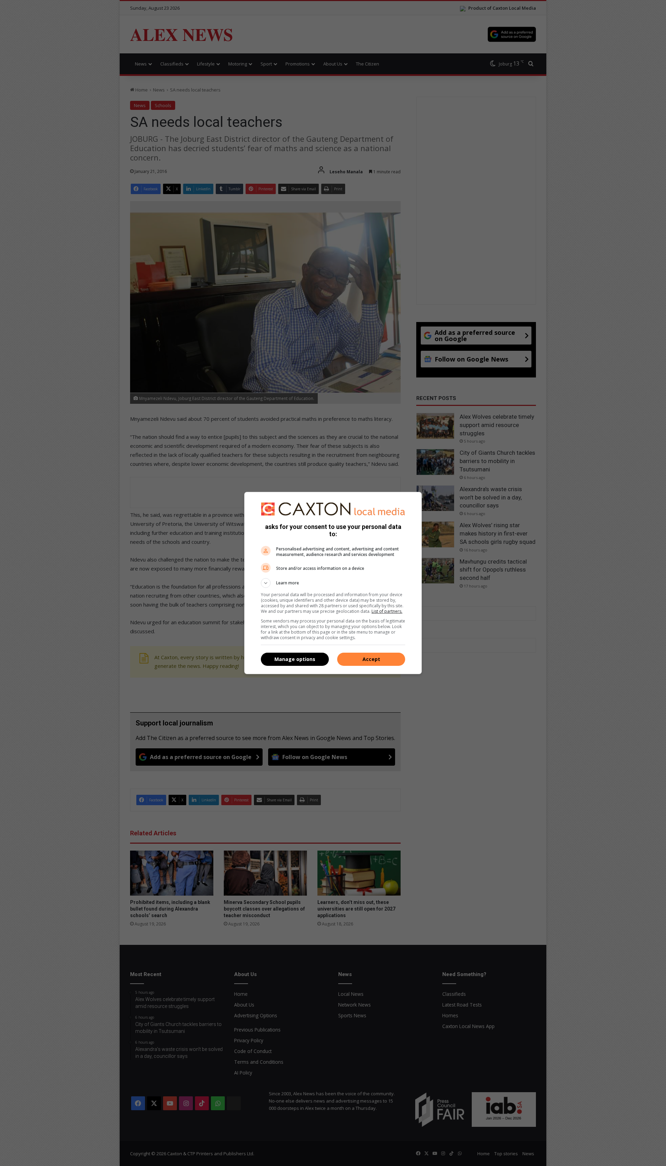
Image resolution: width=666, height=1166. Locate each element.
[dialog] (333, 583)
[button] (333, 583)
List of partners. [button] (387, 611)
